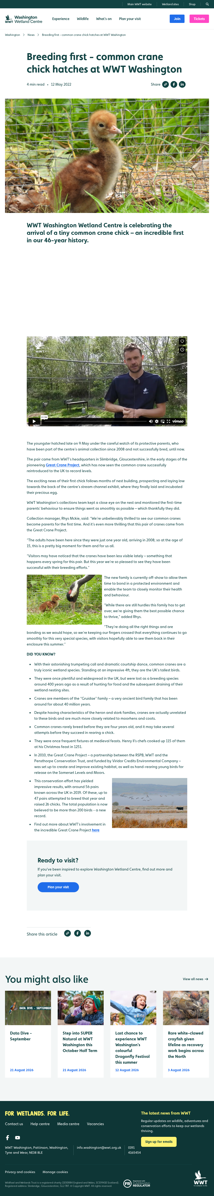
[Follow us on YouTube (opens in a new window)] (17, 1137)
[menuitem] (177, 19)
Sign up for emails (158, 1142)
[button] (165, 84)
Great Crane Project (62, 465)
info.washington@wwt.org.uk (99, 1148)
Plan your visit (58, 887)
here (95, 830)
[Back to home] (200, 1176)
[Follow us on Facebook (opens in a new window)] (7, 1137)
